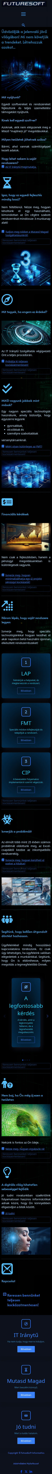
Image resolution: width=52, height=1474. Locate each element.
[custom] (26, 1471)
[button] (47, 1016)
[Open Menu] (23, 14)
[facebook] (21, 1471)
